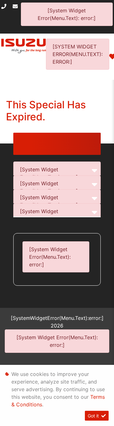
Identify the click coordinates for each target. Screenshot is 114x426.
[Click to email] (17, 6)
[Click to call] (5, 6)
